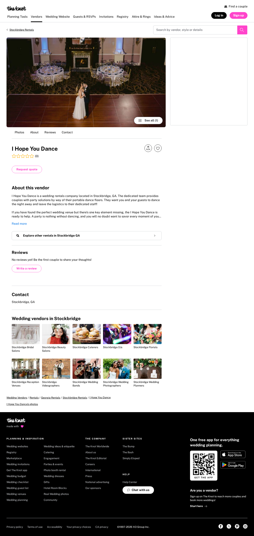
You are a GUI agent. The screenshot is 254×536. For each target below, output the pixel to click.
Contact (67, 132)
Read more (19, 223)
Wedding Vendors (17, 397)
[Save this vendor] (158, 148)
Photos (19, 132)
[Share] (148, 148)
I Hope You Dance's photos (22, 404)
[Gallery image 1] (86, 82)
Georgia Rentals (50, 397)
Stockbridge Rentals (21, 29)
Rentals (34, 397)
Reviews (50, 132)
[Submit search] (242, 29)
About (34, 132)
